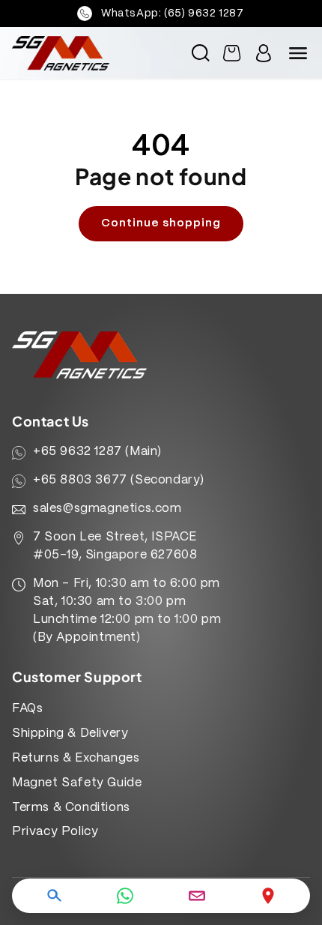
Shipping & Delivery (70, 733)
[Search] (54, 896)
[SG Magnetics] (77, 53)
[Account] (264, 53)
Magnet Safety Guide (77, 783)
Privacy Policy (55, 831)
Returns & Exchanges (75, 758)
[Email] (197, 896)
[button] (201, 53)
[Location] (268, 896)
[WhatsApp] (125, 896)
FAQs (27, 708)
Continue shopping (161, 223)
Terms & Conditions (71, 807)
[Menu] (298, 53)
